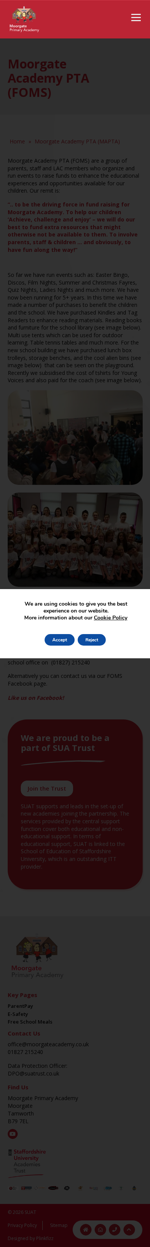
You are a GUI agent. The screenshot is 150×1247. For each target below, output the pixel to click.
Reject (91, 640)
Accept (59, 640)
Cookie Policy (110, 617)
